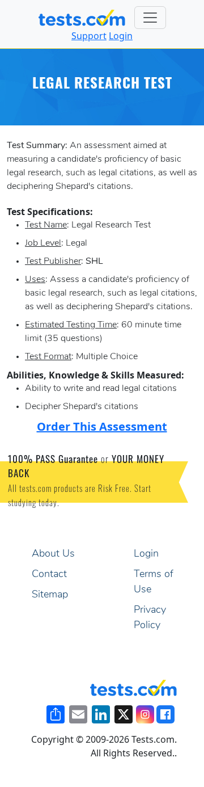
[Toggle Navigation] (150, 17)
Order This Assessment (102, 426)
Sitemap (50, 595)
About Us (53, 554)
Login (121, 36)
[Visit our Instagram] (145, 714)
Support (89, 36)
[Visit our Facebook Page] (165, 714)
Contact (49, 575)
